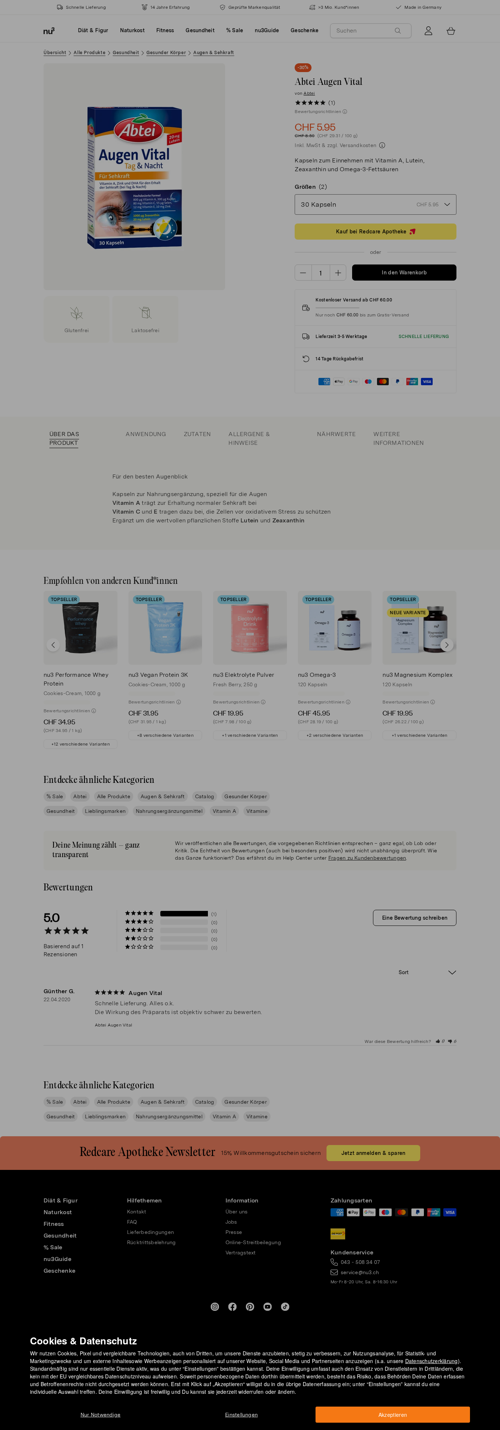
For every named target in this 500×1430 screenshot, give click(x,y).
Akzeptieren (392, 1414)
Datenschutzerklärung (431, 1361)
